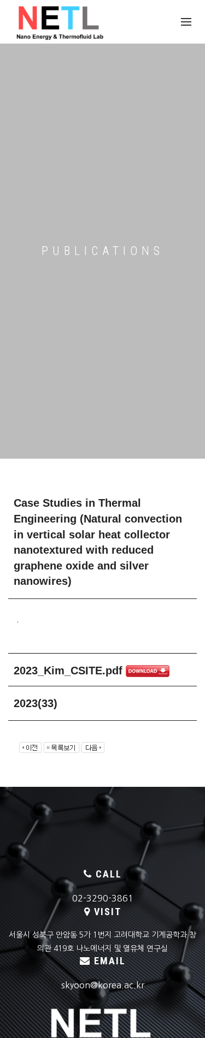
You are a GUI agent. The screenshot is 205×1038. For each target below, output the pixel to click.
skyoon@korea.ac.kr (102, 985)
